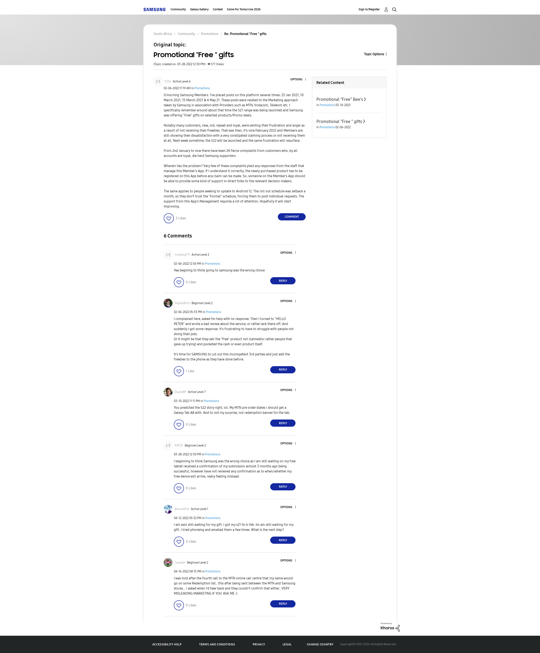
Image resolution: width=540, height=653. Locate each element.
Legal (287, 644)
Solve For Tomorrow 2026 (244, 9)
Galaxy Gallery (199, 9)
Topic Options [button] (374, 54)
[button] (298, 80)
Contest (218, 9)
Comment (292, 217)
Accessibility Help (167, 644)
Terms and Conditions (217, 644)
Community (178, 9)
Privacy (259, 644)
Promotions (202, 88)
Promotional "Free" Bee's (339, 99)
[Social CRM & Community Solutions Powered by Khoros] (390, 627)
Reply (283, 281)
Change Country (320, 644)
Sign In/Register (369, 9)
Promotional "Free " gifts (339, 121)
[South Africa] (154, 9)
